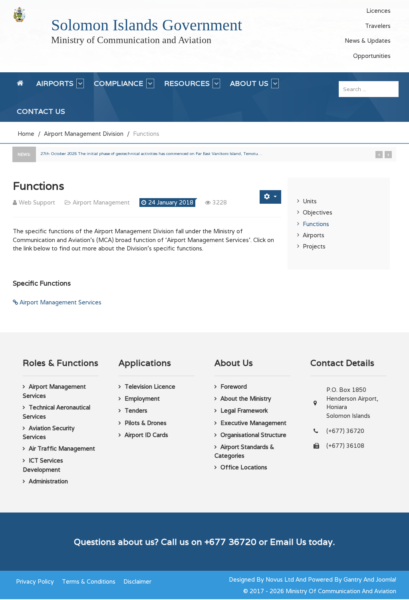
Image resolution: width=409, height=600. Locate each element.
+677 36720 (230, 541)
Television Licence (150, 386)
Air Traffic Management (62, 448)
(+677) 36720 (345, 431)
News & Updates (368, 40)
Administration (48, 481)
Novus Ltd (280, 579)
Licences (378, 10)
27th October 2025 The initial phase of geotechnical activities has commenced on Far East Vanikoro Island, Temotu (151, 153)
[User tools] (270, 196)
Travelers (378, 26)
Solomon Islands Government (146, 25)
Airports (313, 235)
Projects (314, 246)
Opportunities (372, 56)
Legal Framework (244, 410)
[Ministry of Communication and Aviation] (19, 14)
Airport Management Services (59, 302)
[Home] (21, 87)
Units (310, 201)
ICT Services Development (43, 465)
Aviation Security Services (49, 432)
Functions (316, 224)
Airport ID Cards (146, 435)
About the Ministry (245, 398)
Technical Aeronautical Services (56, 411)
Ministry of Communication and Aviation (131, 40)
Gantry (352, 579)
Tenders (136, 410)
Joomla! (386, 579)
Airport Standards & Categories (244, 451)
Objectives (317, 212)
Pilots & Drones (146, 423)
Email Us (288, 541)
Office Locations (243, 467)
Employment (142, 398)
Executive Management (253, 423)
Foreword (233, 386)
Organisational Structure (253, 435)
